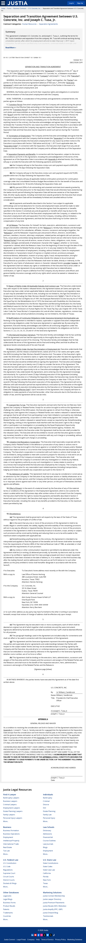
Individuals (48, 794)
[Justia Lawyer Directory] (53, 935)
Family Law (47, 814)
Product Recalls (9, 906)
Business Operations (11, 834)
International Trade (11, 844)
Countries (7, 916)
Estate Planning (49, 811)
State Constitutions (50, 863)
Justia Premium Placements (53, 902)
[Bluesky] (47, 935)
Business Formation (11, 830)
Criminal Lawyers (10, 804)
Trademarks (8, 913)
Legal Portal (21, 939)
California (47, 873)
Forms (9, 8)
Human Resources (29, 24)
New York (47, 880)
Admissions (47, 834)
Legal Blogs (7, 899)
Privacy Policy (60, 939)
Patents (6, 909)
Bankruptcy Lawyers (11, 798)
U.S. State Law (49, 860)
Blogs (45, 847)
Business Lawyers (10, 801)
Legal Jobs (7, 896)
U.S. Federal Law (10, 860)
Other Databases (11, 892)
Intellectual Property (11, 840)
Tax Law (6, 851)
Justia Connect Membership (54, 896)
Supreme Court (9, 873)
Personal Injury (49, 818)
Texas (45, 883)
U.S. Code (6, 866)
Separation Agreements (48, 24)
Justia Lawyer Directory (52, 899)
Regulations (8, 870)
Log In (71, 3)
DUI (44, 808)
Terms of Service (47, 939)
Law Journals (48, 844)
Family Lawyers (9, 814)
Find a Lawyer (9, 794)
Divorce (46, 804)
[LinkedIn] (32, 935)
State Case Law (49, 870)
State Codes (47, 866)
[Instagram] (41, 935)
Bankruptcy (47, 798)
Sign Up (80, 3)
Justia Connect (9, 939)
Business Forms (9, 902)
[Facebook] (38, 935)
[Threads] (44, 935)
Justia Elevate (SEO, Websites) (54, 906)
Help (38, 939)
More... (5, 821)
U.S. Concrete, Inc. (34, 8)
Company (31, 939)
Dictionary (47, 830)
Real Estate (7, 847)
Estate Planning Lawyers (12, 811)
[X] (50, 935)
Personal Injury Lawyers (12, 818)
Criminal (46, 801)
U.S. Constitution (9, 863)
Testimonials (48, 916)
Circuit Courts (8, 876)
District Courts (9, 880)
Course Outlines (49, 840)
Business (7, 827)
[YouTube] (35, 935)
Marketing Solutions (52, 892)
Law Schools (48, 827)
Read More (10, 47)
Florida (45, 876)
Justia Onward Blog (50, 913)
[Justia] (17, 3)
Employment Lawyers (11, 808)
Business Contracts (19, 8)
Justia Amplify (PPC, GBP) (53, 909)
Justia (3, 8)
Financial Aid (48, 837)
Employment (8, 837)
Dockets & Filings (10, 883)
